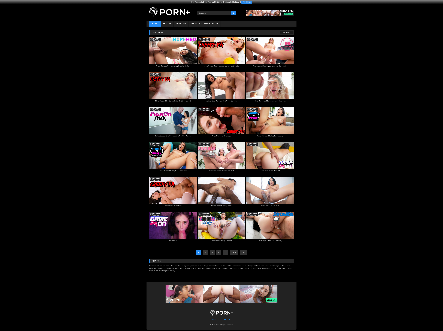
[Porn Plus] (169, 12)
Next (234, 252)
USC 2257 (227, 320)
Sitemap (215, 320)
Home (156, 24)
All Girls (168, 24)
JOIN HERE (246, 2)
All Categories (181, 24)
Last (243, 252)
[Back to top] (435, 324)
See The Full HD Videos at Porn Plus (204, 24)
